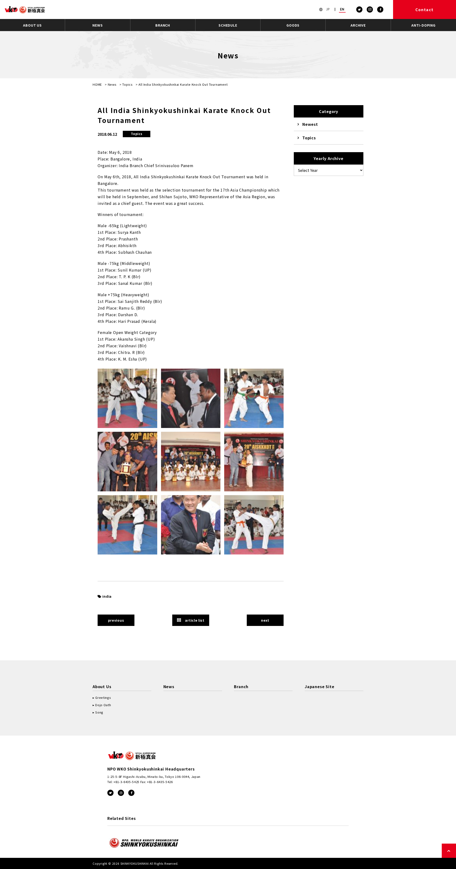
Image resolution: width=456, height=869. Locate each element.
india (107, 596)
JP (328, 9)
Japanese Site (319, 686)
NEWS (97, 25)
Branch (241, 686)
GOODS (292, 25)
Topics (127, 84)
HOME (97, 84)
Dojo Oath (103, 705)
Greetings (103, 697)
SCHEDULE (227, 25)
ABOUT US (32, 25)
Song (99, 712)
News (112, 84)
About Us (102, 686)
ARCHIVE (358, 25)
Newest (310, 124)
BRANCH (162, 25)
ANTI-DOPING (423, 25)
